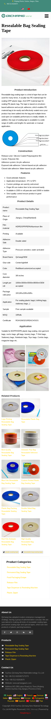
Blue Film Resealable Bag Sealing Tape (9, 481)
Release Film (12, 582)
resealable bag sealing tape (33, 552)
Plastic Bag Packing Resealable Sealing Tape (9, 511)
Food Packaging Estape (16, 577)
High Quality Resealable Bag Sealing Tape (27, 541)
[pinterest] (30, 632)
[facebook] (4, 632)
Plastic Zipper (12, 593)
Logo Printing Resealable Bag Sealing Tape (7, 422)
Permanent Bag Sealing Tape (18, 572)
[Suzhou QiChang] (16, 18)
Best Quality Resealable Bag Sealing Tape (7, 452)
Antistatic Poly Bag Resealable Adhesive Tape (29, 452)
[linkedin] (24, 632)
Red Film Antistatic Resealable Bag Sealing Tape (8, 541)
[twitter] (11, 632)
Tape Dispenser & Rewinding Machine (22, 588)
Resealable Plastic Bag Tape (30, 420)
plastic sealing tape (11, 552)
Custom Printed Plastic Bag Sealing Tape (30, 481)
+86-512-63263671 (12, 4)
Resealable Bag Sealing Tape (18, 567)
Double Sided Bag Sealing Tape (28, 509)
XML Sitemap (31, 709)
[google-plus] (17, 632)
